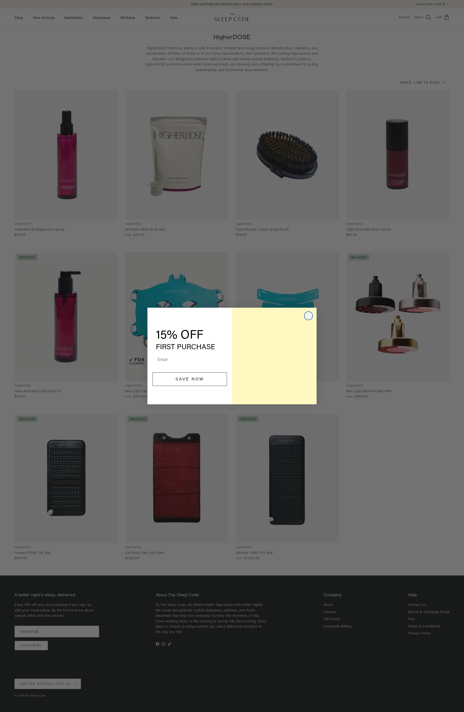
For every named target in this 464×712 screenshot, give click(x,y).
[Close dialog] (308, 316)
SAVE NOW (189, 379)
